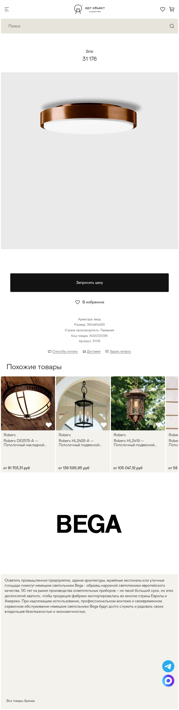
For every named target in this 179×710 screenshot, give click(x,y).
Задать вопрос (120, 351)
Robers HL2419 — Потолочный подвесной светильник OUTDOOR (134, 443)
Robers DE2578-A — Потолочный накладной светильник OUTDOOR (24, 443)
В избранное (93, 302)
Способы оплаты (65, 351)
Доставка (93, 351)
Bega (89, 51)
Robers (10, 435)
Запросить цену (89, 282)
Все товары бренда (21, 701)
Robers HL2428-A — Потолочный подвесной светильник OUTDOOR (79, 443)
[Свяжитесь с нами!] (168, 666)
